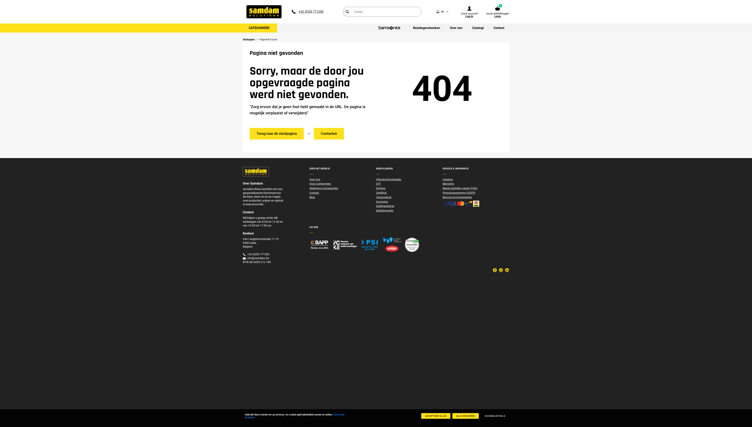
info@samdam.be (258, 258)
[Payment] (476, 204)
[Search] (347, 12)
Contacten (329, 133)
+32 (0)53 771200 (311, 12)
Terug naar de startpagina (277, 133)
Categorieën (259, 28)
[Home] (342, 245)
